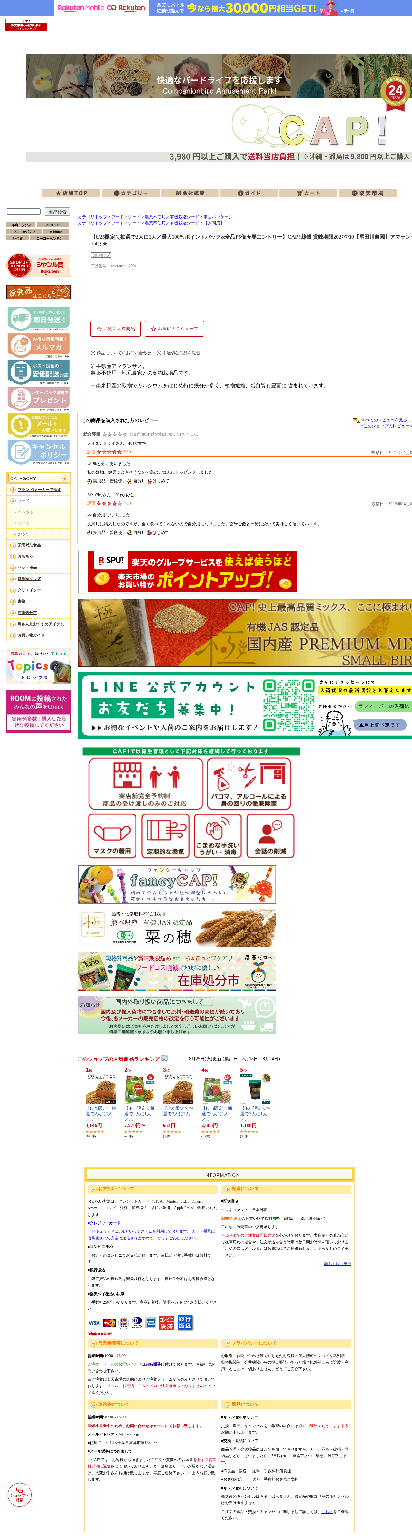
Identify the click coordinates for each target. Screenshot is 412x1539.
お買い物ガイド (31, 635)
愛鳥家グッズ (29, 579)
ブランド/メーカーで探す (39, 490)
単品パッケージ (218, 217)
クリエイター (29, 590)
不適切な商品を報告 (181, 352)
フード (23, 501)
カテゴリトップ (92, 217)
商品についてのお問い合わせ (124, 352)
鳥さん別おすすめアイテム (41, 624)
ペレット (25, 512)
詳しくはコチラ (337, 1263)
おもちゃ (25, 556)
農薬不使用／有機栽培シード (172, 217)
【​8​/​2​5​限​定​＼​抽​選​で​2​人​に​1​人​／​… (101, 1114)
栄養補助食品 (29, 545)
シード (24, 523)
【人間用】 (213, 223)
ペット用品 (27, 567)
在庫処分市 (27, 612)
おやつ (24, 534)
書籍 (21, 601)
